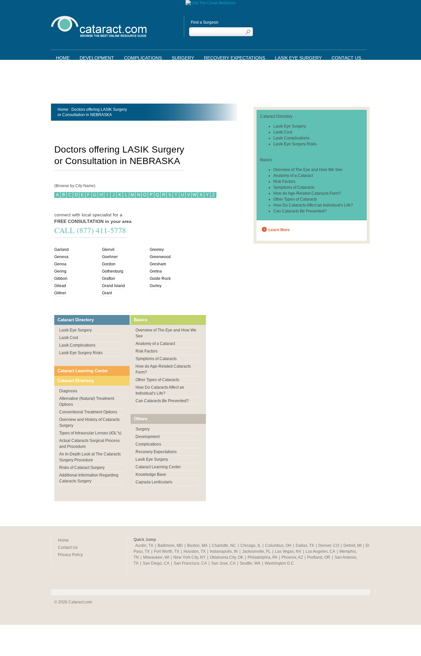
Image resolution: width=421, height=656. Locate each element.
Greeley (157, 249)
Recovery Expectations (234, 58)
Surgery (183, 58)
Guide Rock (160, 278)
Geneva (61, 257)
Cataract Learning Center (83, 370)
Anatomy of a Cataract (155, 343)
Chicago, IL (250, 545)
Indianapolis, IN (224, 551)
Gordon (108, 264)
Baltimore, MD (170, 545)
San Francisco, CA (190, 563)
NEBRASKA (101, 114)
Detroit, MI (352, 545)
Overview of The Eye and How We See (307, 169)
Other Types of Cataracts (157, 379)
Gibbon (60, 278)
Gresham (158, 264)
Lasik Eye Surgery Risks (81, 353)
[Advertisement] (210, 84)
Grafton (108, 278)
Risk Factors (147, 351)
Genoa (60, 264)
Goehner (110, 257)
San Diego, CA (156, 563)
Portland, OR (318, 557)
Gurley (155, 285)
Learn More (279, 230)
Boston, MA (197, 545)
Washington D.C (279, 563)
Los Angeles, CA (320, 551)
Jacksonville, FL (256, 551)
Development (97, 58)
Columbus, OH (278, 545)
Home (63, 58)
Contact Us (346, 58)
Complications (143, 58)
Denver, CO (328, 545)
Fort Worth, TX (166, 551)
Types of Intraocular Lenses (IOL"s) (90, 433)
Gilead (60, 285)
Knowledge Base (151, 474)
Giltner (60, 293)
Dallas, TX (305, 545)
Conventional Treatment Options (88, 412)
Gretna (156, 271)
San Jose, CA (223, 563)
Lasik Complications (77, 345)
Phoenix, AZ (292, 557)
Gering (60, 271)
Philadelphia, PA (262, 557)
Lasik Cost (68, 337)
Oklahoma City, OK (226, 557)
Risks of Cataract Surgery (82, 467)
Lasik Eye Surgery (298, 58)
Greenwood (160, 257)
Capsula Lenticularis (154, 482)
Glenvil (108, 249)
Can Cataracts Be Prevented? (162, 401)
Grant (107, 293)
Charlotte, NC (224, 545)
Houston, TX (195, 551)
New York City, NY (189, 557)
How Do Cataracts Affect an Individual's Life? (313, 205)
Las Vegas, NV (288, 551)
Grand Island (113, 285)
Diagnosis (68, 391)
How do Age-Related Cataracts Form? (307, 193)
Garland (61, 249)
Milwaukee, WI (156, 557)
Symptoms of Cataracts (156, 358)
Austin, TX (144, 545)
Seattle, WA (250, 563)
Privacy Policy (70, 554)
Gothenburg (112, 271)
